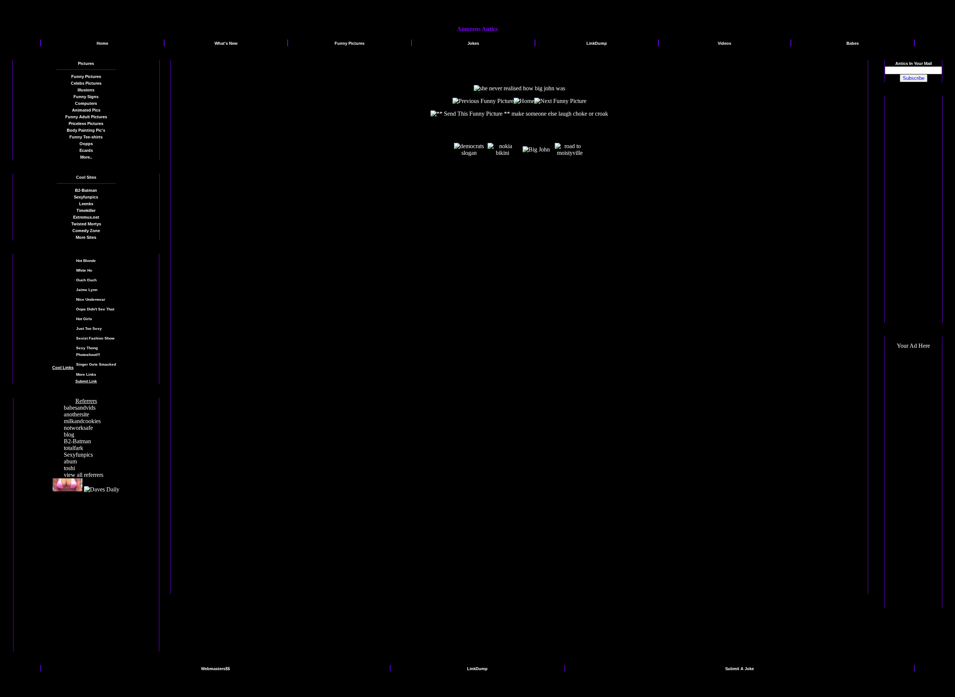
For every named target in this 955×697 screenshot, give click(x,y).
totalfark (73, 448)
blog (69, 434)
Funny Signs (85, 96)
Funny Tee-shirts (86, 137)
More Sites (86, 237)
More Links (86, 374)
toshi (69, 468)
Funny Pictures (86, 76)
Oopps (86, 143)
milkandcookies (82, 421)
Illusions (86, 90)
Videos (724, 43)
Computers (86, 103)
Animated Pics (86, 110)
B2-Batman (77, 441)
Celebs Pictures (86, 83)
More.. (86, 157)
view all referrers (83, 475)
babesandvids (80, 407)
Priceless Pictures (86, 123)
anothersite (76, 414)
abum (70, 461)
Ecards (86, 150)
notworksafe (78, 428)
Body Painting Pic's (86, 130)
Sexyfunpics (78, 454)
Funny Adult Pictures (86, 117)
